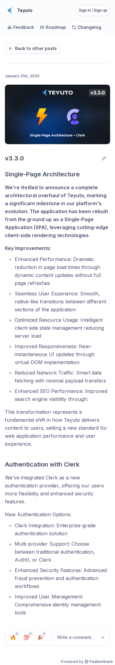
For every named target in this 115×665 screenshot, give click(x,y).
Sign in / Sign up (93, 10)
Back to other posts (36, 48)
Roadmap (56, 27)
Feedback (23, 27)
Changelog (89, 27)
